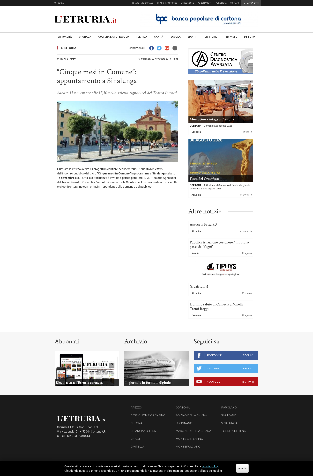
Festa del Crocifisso (220, 168)
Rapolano (229, 407)
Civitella (137, 446)
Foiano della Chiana (191, 415)
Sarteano (228, 415)
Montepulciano (188, 446)
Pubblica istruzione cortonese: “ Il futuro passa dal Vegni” (220, 247)
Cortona (183, 407)
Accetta (242, 468)
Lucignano (184, 423)
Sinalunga (229, 423)
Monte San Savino (189, 438)
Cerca (61, 3)
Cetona (136, 423)
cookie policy (210, 466)
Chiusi (135, 438)
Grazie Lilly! (220, 289)
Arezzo (136, 407)
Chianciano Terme (144, 431)
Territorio (67, 47)
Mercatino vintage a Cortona (220, 107)
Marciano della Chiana (193, 431)
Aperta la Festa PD (220, 227)
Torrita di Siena (233, 431)
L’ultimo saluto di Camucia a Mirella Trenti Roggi (220, 309)
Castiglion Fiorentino (148, 415)
